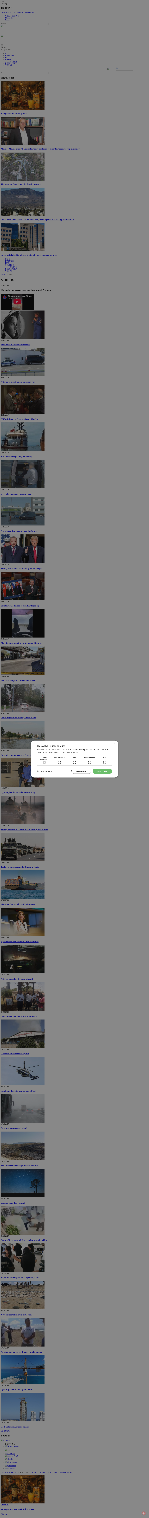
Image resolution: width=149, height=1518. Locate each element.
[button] (44, 771)
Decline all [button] (81, 771)
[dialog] (74, 759)
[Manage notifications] (144, 1513)
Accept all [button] (102, 771)
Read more (75, 752)
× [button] (114, 743)
